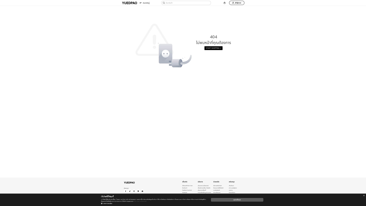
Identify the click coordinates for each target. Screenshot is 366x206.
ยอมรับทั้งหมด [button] (237, 200)
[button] (154, 203)
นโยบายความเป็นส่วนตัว (140, 201)
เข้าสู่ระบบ (238, 3)
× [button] (364, 195)
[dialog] (183, 200)
